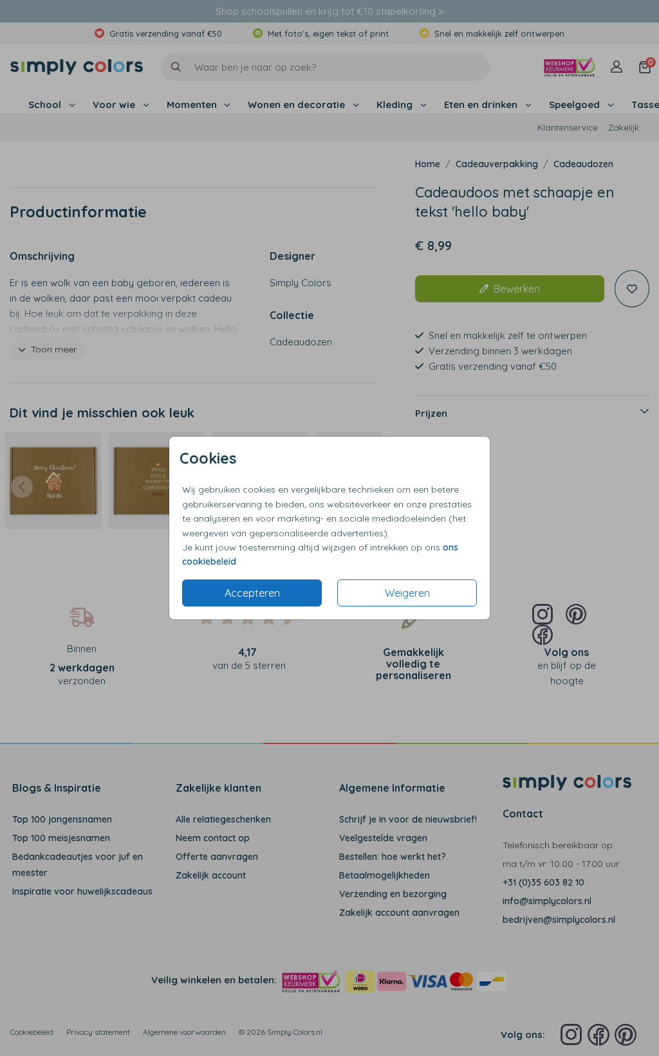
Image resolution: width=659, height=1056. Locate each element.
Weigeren (407, 593)
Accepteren (252, 593)
